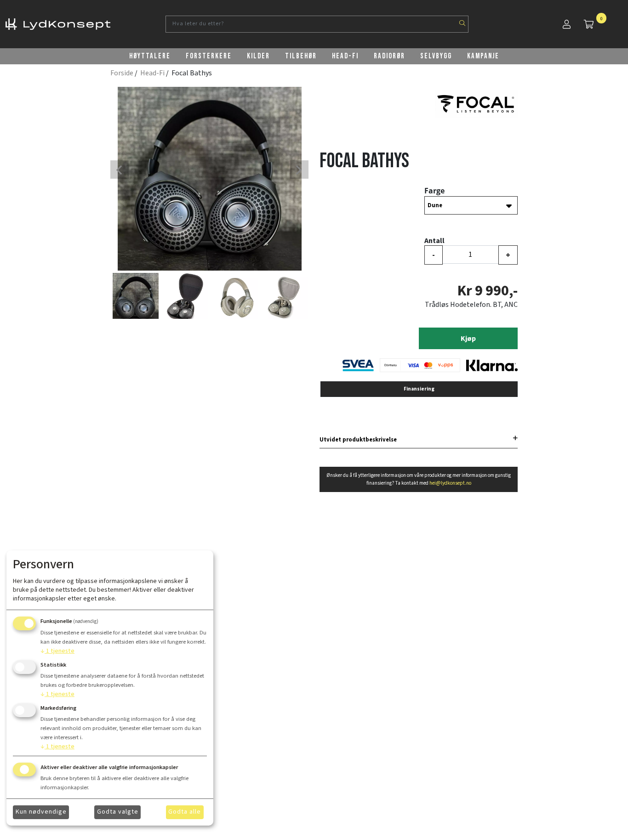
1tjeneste (57, 651)
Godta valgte (117, 811)
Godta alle (184, 811)
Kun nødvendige (41, 811)
